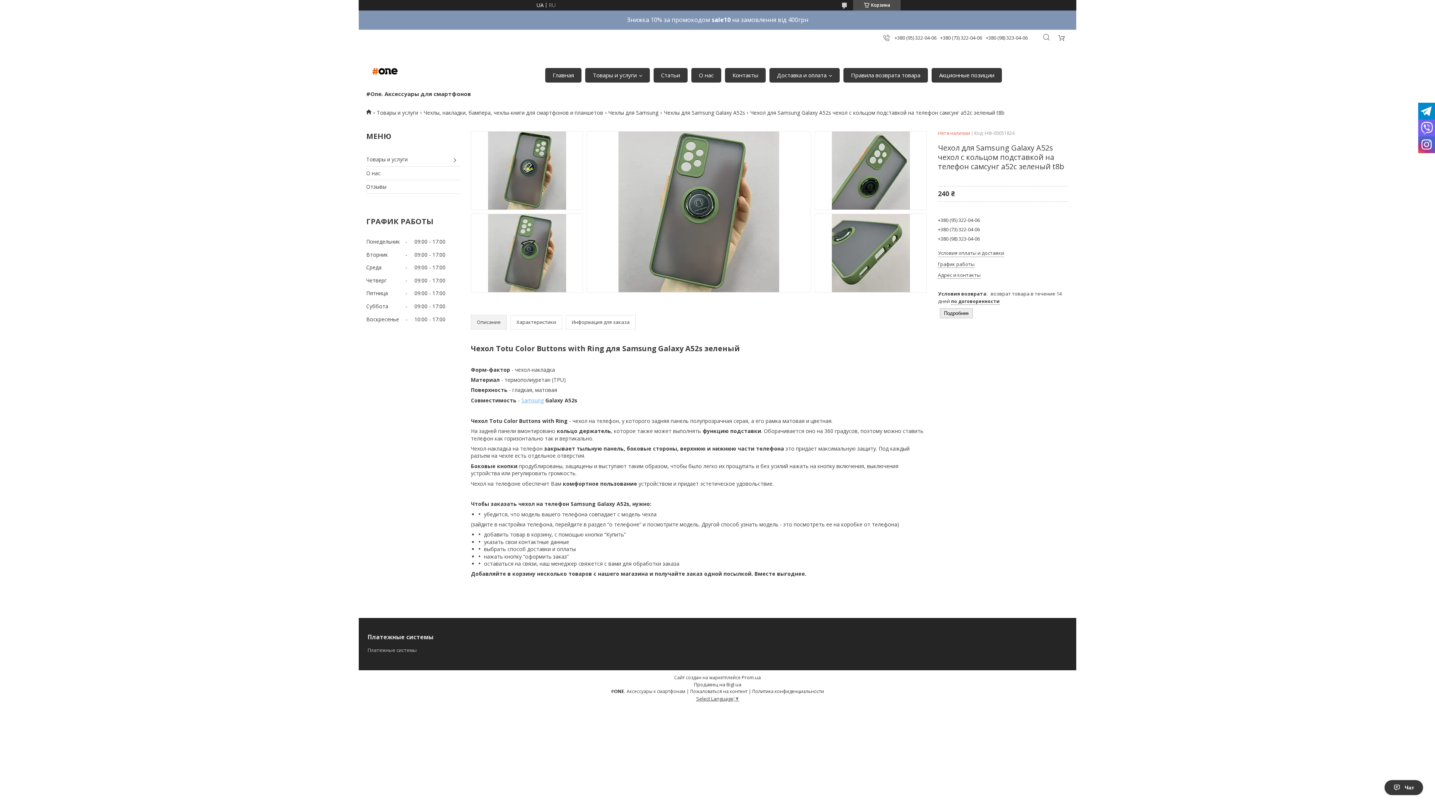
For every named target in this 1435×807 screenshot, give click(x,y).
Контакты (745, 75)
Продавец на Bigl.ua (717, 684)
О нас (706, 75)
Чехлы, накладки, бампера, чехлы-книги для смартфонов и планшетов (513, 112)
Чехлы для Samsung (633, 112)
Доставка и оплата (802, 75)
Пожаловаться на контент (718, 691)
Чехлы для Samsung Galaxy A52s (704, 112)
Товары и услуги (615, 75)
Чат (1409, 788)
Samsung (532, 400)
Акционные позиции (966, 75)
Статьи (670, 75)
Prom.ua (751, 677)
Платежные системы (392, 650)
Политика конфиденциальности (788, 691)
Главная (563, 75)
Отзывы (376, 186)
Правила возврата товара (885, 75)
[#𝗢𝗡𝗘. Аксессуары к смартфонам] (385, 71)
